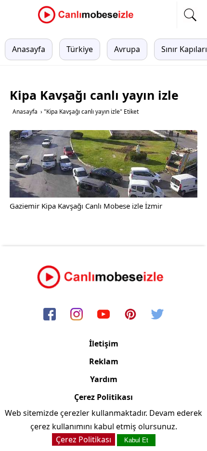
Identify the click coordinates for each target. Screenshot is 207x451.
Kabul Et (136, 440)
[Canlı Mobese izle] (88, 22)
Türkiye (79, 49)
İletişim (103, 343)
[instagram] (76, 314)
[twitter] (157, 314)
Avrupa (127, 49)
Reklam (103, 361)
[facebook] (49, 314)
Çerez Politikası (103, 397)
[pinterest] (130, 314)
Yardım (103, 379)
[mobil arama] (190, 15)
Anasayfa (28, 49)
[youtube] (103, 314)
